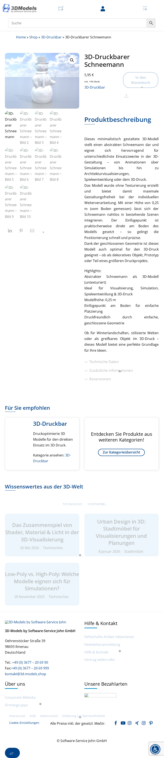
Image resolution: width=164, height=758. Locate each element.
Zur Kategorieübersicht (121, 452)
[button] (72, 60)
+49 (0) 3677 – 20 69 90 (29, 662)
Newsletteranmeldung (102, 644)
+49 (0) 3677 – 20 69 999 (30, 668)
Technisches (72, 504)
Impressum (17, 716)
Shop (33, 37)
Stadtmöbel (97, 504)
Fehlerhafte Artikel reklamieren (109, 637)
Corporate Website (20, 697)
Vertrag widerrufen (99, 659)
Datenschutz (49, 716)
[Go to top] (12, 753)
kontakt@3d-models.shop (25, 674)
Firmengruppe (16, 705)
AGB (33, 716)
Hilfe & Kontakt (96, 652)
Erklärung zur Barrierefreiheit (83, 716)
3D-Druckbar (51, 37)
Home (21, 37)
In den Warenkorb (140, 80)
